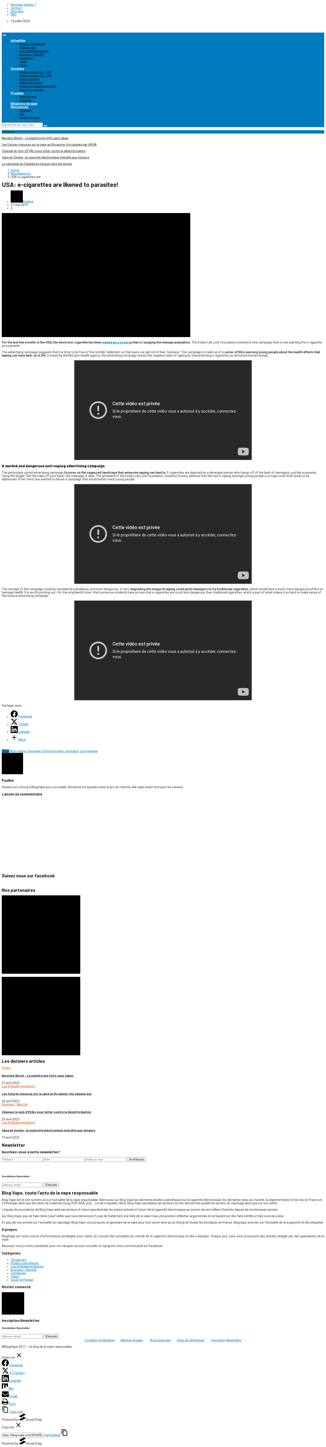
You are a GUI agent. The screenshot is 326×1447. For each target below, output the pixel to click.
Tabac (23, 61)
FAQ (13, 14)
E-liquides (25, 100)
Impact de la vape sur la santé (38, 86)
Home (15, 170)
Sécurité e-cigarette (32, 89)
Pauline (28, 201)
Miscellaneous (21, 173)
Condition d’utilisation (100, 1340)
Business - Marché (14, 1104)
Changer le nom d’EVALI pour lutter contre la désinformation (44, 151)
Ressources (19, 107)
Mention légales (132, 1340)
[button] (13, 1303)
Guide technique (30, 117)
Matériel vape (28, 47)
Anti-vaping (18, 751)
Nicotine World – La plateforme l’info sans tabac (35, 138)
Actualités (18, 40)
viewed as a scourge (117, 342)
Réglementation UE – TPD (35, 72)
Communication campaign (60, 751)
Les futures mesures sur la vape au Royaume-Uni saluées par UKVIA (49, 144)
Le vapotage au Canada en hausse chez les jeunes (37, 164)
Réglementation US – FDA (35, 75)
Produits (17, 93)
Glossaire (17, 11)
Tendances (26, 58)
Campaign (34, 751)
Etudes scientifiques (32, 44)
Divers (23, 65)
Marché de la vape (31, 82)
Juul (83, 751)
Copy (51, 1435)
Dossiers (17, 68)
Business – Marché (32, 54)
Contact (16, 8)
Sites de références (190, 1340)
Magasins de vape (24, 103)
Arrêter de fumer (30, 79)
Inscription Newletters (226, 1340)
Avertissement (160, 1340)
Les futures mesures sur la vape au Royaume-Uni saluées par (47, 1094)
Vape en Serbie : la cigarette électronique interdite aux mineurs (45, 157)
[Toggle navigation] (4, 35)
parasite (92, 751)
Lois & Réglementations (34, 51)
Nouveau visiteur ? (23, 4)
